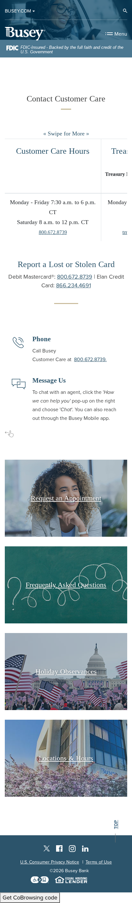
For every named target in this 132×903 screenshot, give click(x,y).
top (116, 824)
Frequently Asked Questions (66, 585)
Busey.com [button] (18, 11)
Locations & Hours (66, 758)
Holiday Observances (66, 671)
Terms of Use (99, 862)
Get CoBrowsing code (30, 897)
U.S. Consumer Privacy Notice (49, 862)
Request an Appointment (66, 498)
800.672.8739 (53, 232)
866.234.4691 (73, 285)
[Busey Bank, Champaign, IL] (25, 33)
